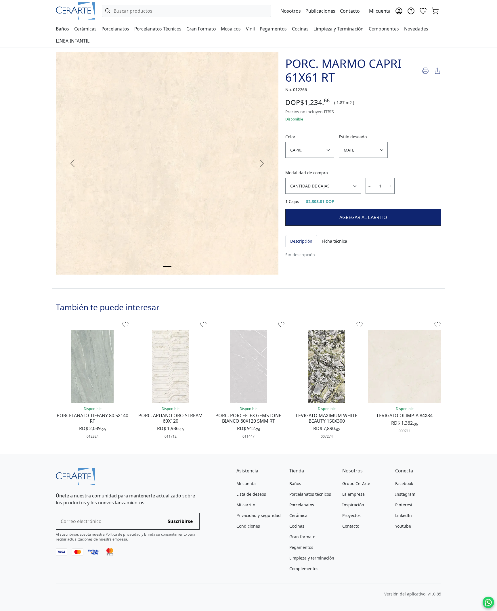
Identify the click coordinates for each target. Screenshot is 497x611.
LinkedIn (403, 515)
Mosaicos (231, 29)
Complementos (303, 568)
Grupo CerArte (356, 483)
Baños (62, 29)
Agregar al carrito (363, 217)
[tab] (167, 266)
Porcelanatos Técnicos (157, 29)
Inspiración (353, 504)
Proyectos (351, 515)
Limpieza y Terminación (339, 29)
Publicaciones (320, 11)
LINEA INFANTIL (72, 41)
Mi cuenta (246, 483)
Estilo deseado (353, 136)
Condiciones (248, 526)
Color (290, 136)
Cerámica (298, 515)
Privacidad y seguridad (258, 515)
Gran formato (302, 536)
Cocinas (300, 29)
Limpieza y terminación (311, 558)
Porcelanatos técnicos (310, 494)
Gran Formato (201, 29)
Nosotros (290, 11)
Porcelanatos (115, 29)
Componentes (384, 29)
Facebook (404, 483)
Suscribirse (180, 521)
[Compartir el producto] (437, 70)
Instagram (405, 494)
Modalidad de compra (306, 172)
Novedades (416, 29)
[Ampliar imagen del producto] (167, 163)
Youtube (403, 526)
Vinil (250, 29)
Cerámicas (85, 29)
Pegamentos (273, 29)
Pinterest (403, 504)
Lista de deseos (251, 494)
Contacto (350, 11)
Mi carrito (245, 504)
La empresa (353, 494)
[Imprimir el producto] (425, 70)
